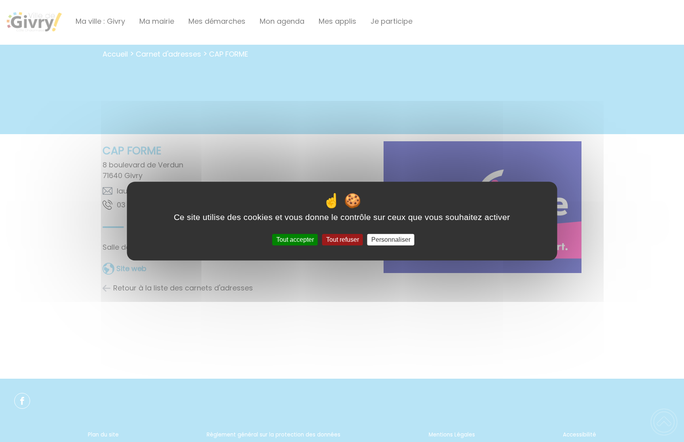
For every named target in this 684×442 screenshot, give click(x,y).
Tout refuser (342, 239)
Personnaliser (390, 239)
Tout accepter (295, 239)
